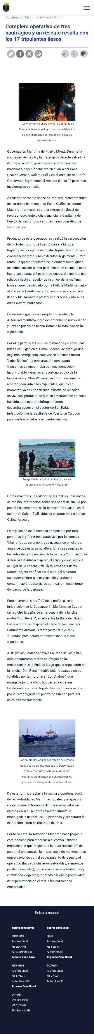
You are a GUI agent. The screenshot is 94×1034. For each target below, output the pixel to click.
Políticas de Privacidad (47, 913)
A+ (74, 53)
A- (65, 53)
